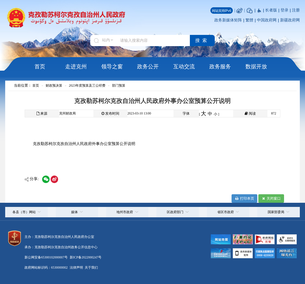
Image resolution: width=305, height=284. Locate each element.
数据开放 (256, 66)
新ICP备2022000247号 (85, 257)
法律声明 (76, 267)
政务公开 (148, 66)
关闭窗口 (273, 198)
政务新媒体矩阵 (228, 20)
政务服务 (220, 66)
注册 (296, 10)
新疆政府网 (290, 20)
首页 (39, 66)
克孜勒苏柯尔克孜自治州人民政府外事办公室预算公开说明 (84, 143)
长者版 (271, 10)
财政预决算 (54, 85)
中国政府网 (267, 20)
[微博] (239, 10)
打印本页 (246, 198)
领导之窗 (112, 66)
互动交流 (184, 66)
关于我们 (91, 267)
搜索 (202, 40)
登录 (284, 10)
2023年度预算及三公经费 (87, 85)
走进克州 (76, 66)
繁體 (249, 20)
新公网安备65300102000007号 (46, 257)
